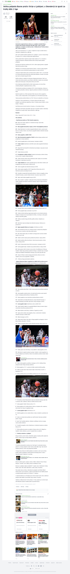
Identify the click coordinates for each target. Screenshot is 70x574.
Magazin (27, 1)
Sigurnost (53, 562)
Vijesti (14, 1)
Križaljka (45, 1)
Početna (9, 562)
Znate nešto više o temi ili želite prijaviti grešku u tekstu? (26, 484)
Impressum (22, 562)
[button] (46, 517)
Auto (41, 1)
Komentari (27, 562)
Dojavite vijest (15, 562)
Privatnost (48, 562)
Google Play (38, 568)
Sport (23, 1)
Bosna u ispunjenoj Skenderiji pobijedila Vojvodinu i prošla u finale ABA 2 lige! (34, 509)
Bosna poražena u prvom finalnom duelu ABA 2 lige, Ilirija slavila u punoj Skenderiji (34, 503)
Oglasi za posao (59, 562)
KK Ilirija (27, 486)
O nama (36, 562)
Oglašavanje (42, 562)
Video (55, 1)
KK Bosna (17, 486)
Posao (50, 1)
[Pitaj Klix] (62, 1)
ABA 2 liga (22, 486)
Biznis (19, 1)
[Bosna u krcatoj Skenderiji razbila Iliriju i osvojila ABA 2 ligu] (18, 498)
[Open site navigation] (3, 1)
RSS (43, 565)
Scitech (37, 1)
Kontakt (32, 562)
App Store (32, 568)
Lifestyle (32, 1)
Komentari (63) (32, 514)
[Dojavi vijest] (64, 1)
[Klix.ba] (8, 1)
